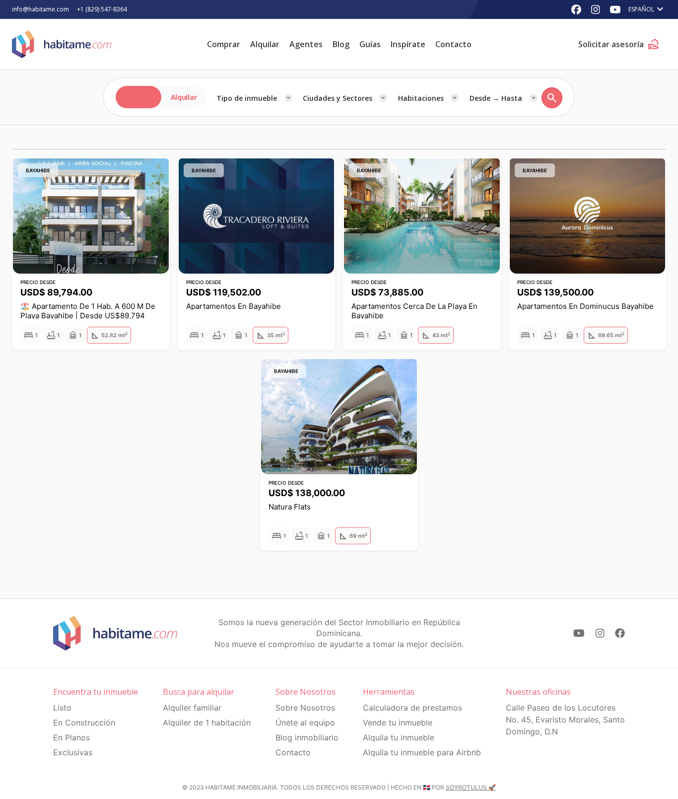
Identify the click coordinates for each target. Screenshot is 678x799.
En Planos (71, 737)
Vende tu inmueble (397, 722)
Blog (341, 44)
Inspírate (408, 44)
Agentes (306, 44)
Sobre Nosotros (305, 708)
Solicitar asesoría (619, 44)
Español (647, 9)
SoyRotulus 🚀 (471, 787)
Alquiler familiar (192, 708)
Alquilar (264, 44)
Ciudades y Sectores (337, 98)
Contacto (453, 44)
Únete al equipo (305, 722)
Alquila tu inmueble (398, 737)
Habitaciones (421, 98)
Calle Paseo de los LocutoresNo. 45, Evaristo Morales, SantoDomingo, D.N (565, 719)
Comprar (223, 44)
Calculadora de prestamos (412, 708)
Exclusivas (72, 752)
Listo (62, 708)
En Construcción (84, 722)
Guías (370, 44)
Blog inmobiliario (307, 737)
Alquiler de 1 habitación (207, 722)
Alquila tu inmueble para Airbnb (422, 752)
